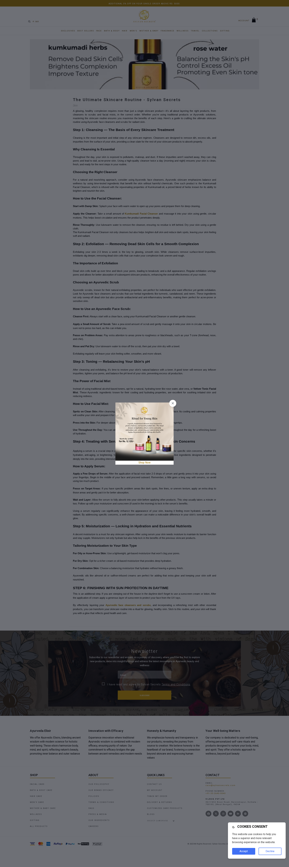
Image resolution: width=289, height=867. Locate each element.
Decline (270, 851)
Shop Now (144, 462)
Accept (243, 851)
